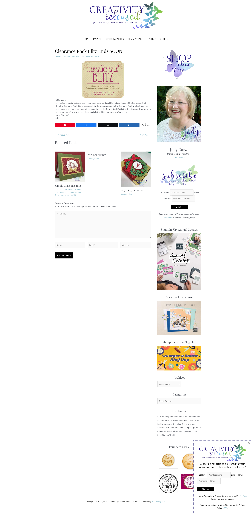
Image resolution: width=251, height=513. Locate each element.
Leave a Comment (62, 56)
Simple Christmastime (68, 185)
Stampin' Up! (64, 192)
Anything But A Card (133, 190)
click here (168, 217)
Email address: (237, 475)
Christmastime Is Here (72, 189)
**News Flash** (97, 154)
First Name (164, 192)
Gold (57, 192)
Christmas (59, 189)
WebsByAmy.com (158, 501)
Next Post (145, 135)
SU (75, 195)
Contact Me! (179, 157)
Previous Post (62, 135)
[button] (143, 39)
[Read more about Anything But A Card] (136, 169)
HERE (225, 508)
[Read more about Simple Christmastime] (70, 167)
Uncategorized (93, 56)
